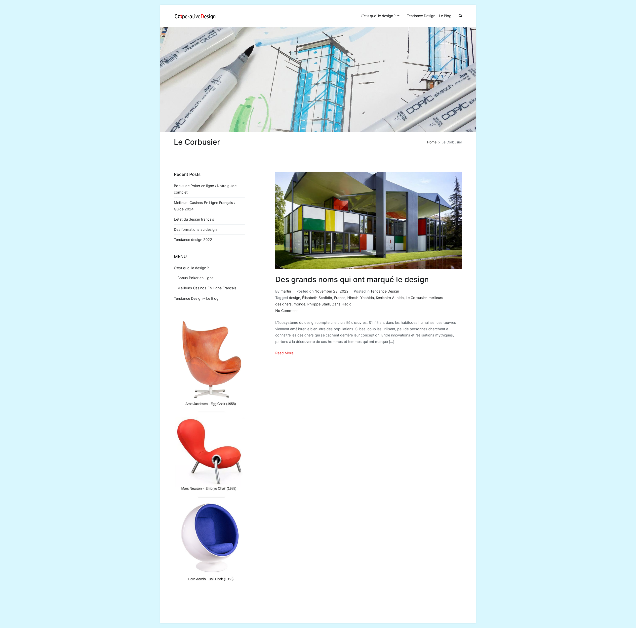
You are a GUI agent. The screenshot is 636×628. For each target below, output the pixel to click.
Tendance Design (384, 291)
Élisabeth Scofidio (317, 298)
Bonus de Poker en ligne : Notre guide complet (205, 189)
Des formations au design (195, 229)
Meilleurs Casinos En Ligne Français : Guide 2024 (204, 205)
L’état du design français (194, 219)
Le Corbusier (416, 298)
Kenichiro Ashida (390, 298)
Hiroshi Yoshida (360, 298)
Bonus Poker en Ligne (195, 278)
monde (299, 304)
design (294, 298)
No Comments (287, 310)
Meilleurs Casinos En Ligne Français (207, 288)
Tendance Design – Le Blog (429, 16)
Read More (284, 353)
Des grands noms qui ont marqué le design (352, 279)
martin (285, 291)
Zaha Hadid (342, 304)
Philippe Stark (318, 304)
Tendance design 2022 (193, 239)
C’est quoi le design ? (378, 16)
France (339, 298)
